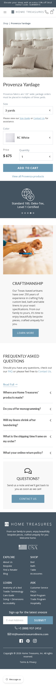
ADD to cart (28, 168)
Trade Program (38, 599)
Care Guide (8, 595)
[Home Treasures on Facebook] (21, 640)
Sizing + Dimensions (13, 599)
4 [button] (31, 214)
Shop (5, 23)
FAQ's (33, 591)
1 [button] (22, 214)
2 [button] (25, 214)
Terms (23, 662)
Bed (32, 562)
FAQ (10, 371)
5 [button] (34, 214)
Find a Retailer (10, 569)
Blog (5, 573)
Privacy (32, 662)
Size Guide (25, 118)
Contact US (28, 499)
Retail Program (37, 595)
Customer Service (39, 587)
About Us (7, 562)
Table (33, 569)
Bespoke (7, 565)
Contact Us (39, 118)
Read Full (9, 384)
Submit (40, 620)
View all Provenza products (28, 176)
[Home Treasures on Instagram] (35, 640)
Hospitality (35, 603)
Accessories (36, 573)
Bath (32, 565)
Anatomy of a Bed (12, 587)
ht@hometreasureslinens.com (29, 634)
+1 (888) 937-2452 (29, 628)
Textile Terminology (13, 591)
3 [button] (28, 214)
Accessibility (9, 603)
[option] (28, 52)
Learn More (25, 333)
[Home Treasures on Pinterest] (28, 640)
